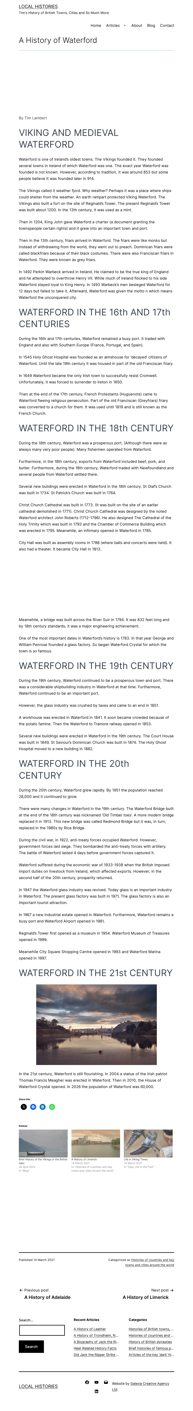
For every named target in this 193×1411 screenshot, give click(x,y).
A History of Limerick (84, 1159)
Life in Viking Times (136, 1159)
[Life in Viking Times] (148, 1143)
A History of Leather (90, 1329)
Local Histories (38, 6)
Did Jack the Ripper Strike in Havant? (103, 1355)
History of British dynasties (150, 1342)
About (136, 25)
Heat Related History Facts (95, 1348)
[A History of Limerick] (95, 1143)
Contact (167, 25)
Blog (151, 25)
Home (96, 25)
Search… (26, 1320)
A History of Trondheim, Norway (100, 1335)
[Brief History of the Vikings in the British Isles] (43, 1143)
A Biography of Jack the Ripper (99, 1342)
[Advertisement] (96, 82)
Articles (113, 25)
